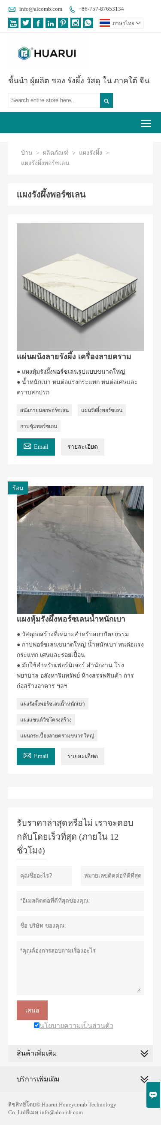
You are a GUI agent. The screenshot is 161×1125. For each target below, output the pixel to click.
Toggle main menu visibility (146, 122)
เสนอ (32, 1010)
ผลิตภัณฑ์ (56, 153)
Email (36, 445)
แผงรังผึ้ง (90, 153)
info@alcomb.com (40, 9)
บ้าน (27, 153)
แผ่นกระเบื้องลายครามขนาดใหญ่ (57, 736)
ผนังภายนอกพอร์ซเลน (44, 410)
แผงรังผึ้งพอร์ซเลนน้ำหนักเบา (52, 704)
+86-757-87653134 (101, 9)
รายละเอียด (82, 447)
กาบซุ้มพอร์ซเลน (38, 426)
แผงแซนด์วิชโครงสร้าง (46, 720)
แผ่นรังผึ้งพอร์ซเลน (101, 410)
